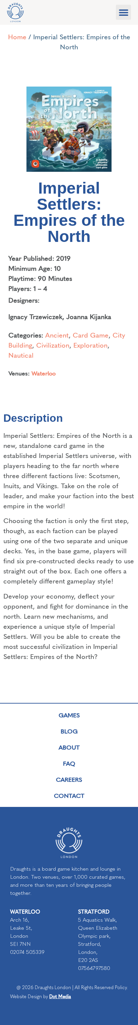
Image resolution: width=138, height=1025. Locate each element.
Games (69, 715)
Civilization (52, 344)
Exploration (90, 344)
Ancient (57, 334)
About (69, 747)
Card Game (91, 334)
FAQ (69, 763)
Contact (69, 795)
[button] (123, 12)
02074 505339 (27, 952)
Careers (69, 779)
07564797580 (94, 968)
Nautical (20, 354)
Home (17, 36)
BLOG (69, 731)
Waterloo (43, 373)
